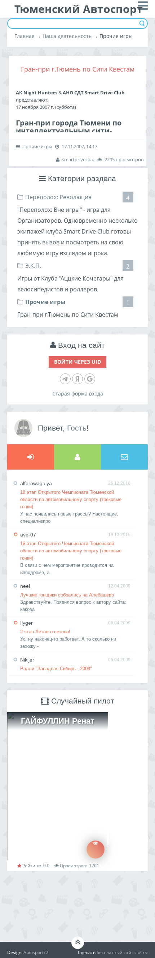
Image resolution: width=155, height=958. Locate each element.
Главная (24, 36)
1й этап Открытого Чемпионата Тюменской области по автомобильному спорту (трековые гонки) (70, 499)
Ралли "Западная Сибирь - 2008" (56, 668)
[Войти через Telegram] (65, 378)
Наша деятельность (67, 36)
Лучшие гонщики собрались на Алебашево (67, 595)
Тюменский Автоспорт (78, 8)
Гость (77, 428)
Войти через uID (77, 361)
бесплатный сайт (115, 952)
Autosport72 (35, 952)
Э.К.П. (33, 266)
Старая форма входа (77, 393)
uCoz (143, 952)
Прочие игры (45, 302)
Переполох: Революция (58, 197)
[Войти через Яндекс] (77, 378)
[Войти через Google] (89, 378)
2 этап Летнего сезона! (45, 631)
